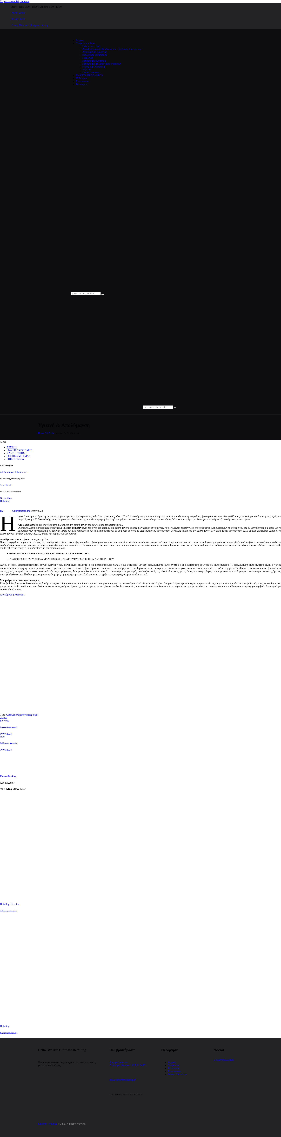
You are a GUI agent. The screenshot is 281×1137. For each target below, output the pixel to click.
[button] (3, 717)
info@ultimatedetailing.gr (13, 472)
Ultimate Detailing (47, 1123)
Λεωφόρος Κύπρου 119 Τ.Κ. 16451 (128, 1065)
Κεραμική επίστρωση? (8, 1033)
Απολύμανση (19, 714)
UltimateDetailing (8, 776)
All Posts (49, 433)
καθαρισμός (32, 714)
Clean (9, 714)
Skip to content (7, 1)
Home (41, 433)
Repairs (15, 904)
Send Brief (5, 485)
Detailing (4, 501)
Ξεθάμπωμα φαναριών (8, 911)
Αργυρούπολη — (118, 1062)
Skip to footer (22, 1)
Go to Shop (6, 498)
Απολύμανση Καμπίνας (12, 594)
